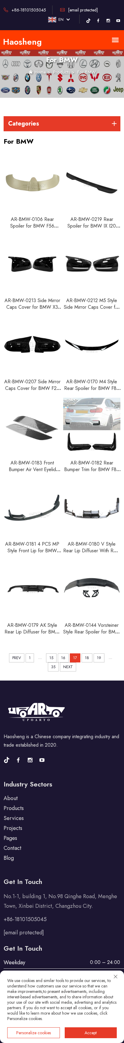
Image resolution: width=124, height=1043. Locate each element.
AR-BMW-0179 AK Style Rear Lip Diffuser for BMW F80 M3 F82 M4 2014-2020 (32, 635)
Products (61, 72)
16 (63, 658)
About (11, 798)
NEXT (68, 667)
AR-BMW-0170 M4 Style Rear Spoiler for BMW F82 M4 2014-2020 (91, 388)
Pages (10, 838)
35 (53, 667)
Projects (13, 828)
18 (87, 658)
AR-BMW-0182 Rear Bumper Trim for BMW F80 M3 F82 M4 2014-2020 (91, 469)
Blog (9, 858)
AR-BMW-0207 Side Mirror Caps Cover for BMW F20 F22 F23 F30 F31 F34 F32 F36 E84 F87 (32, 391)
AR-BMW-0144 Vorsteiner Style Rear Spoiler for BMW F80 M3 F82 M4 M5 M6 (91, 632)
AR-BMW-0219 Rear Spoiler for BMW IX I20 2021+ (91, 226)
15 (51, 658)
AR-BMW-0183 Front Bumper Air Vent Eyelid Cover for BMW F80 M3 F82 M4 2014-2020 (32, 472)
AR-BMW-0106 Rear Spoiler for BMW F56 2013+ (32, 226)
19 (99, 658)
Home (40, 72)
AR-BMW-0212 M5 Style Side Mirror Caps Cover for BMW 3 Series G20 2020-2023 (91, 310)
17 (75, 658)
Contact (12, 848)
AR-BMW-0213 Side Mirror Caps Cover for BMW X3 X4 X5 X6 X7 (32, 307)
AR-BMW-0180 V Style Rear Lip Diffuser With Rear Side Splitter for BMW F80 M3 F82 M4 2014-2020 (91, 554)
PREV (16, 658)
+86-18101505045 (28, 10)
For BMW (86, 72)
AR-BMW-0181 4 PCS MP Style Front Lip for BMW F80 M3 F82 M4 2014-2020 (32, 554)
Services (14, 818)
